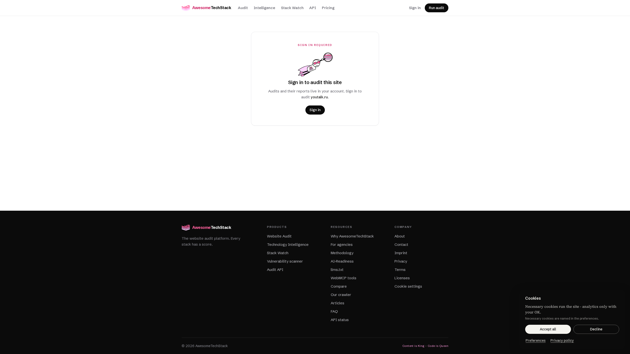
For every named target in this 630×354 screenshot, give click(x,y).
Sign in (415, 7)
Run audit (436, 8)
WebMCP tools (343, 278)
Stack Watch (292, 7)
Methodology (342, 253)
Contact (401, 244)
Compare (339, 286)
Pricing (328, 7)
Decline (596, 329)
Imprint (400, 253)
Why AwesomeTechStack (352, 236)
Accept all (548, 329)
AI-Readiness (342, 261)
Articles (337, 303)
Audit (243, 7)
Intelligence (264, 7)
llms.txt (337, 269)
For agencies (342, 244)
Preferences (536, 340)
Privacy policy (562, 340)
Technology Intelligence (288, 244)
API (312, 7)
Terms (400, 269)
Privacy (400, 261)
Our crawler (341, 294)
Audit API (275, 269)
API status (340, 319)
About (399, 236)
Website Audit (279, 236)
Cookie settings (408, 286)
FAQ (334, 311)
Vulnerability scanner (285, 261)
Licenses (402, 278)
